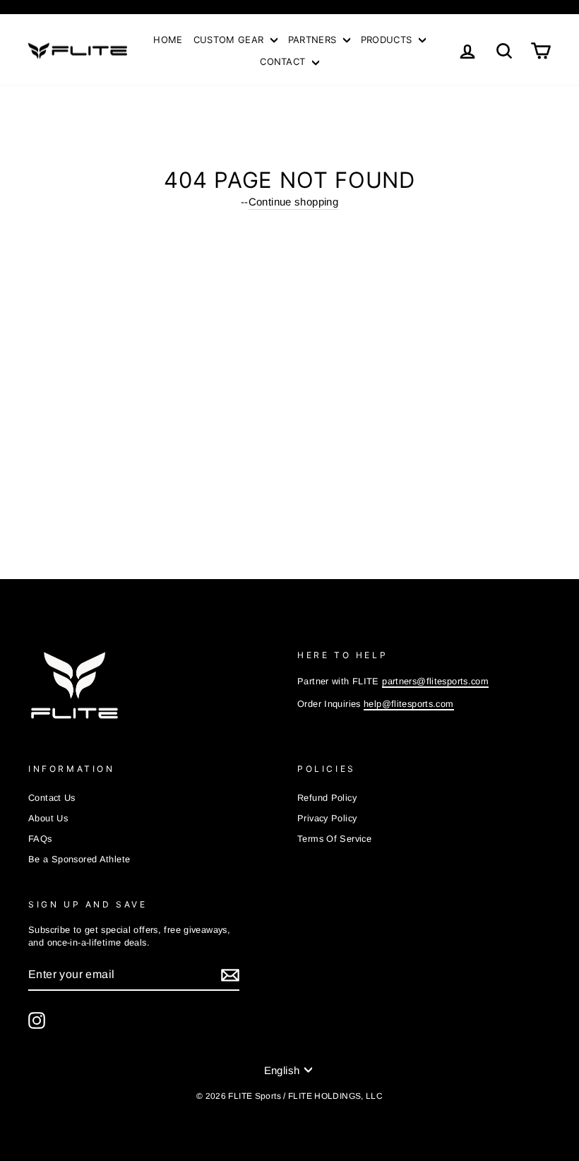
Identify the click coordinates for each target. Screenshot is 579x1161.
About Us (48, 818)
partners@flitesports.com (435, 681)
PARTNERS (314, 39)
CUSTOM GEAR (230, 39)
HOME (167, 39)
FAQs (40, 838)
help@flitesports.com (409, 703)
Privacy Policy (327, 818)
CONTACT (284, 61)
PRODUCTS (388, 39)
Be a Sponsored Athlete (79, 859)
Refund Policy (327, 797)
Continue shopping (293, 202)
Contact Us (52, 797)
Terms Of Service (334, 838)
